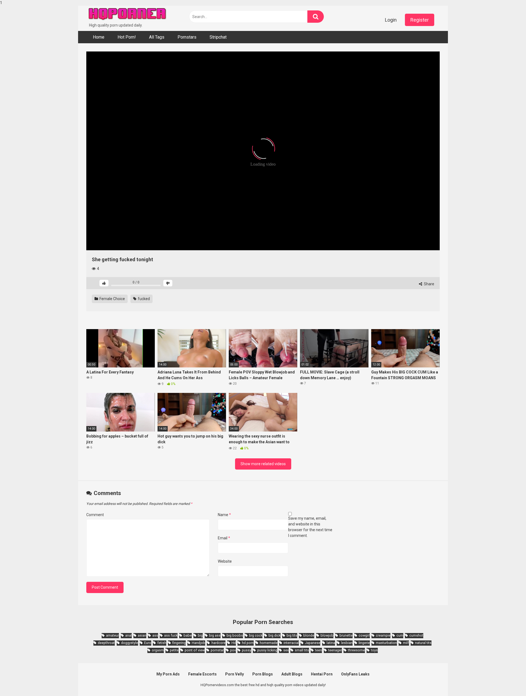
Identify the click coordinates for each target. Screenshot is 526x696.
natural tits (423, 643)
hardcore (218, 643)
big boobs (235, 635)
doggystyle (129, 643)
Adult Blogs (291, 674)
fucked (143, 299)
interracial (291, 643)
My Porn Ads (168, 674)
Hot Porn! (127, 37)
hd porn (248, 643)
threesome (356, 650)
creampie (383, 635)
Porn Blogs (262, 674)
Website (225, 561)
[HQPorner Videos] (127, 14)
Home (98, 37)
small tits (302, 650)
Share (428, 284)
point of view (195, 650)
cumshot (416, 635)
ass (155, 635)
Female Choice (112, 299)
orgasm (158, 650)
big (200, 635)
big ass (215, 635)
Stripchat (218, 37)
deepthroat (106, 643)
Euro (147, 643)
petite (174, 650)
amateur (112, 635)
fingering (179, 643)
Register (419, 20)
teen (318, 650)
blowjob (327, 635)
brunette (346, 635)
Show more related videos (263, 464)
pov (233, 650)
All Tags (156, 37)
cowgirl (364, 635)
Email (224, 538)
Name (224, 515)
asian (142, 635)
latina (331, 643)
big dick (274, 635)
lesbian (347, 643)
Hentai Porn (322, 674)
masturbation (386, 643)
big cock (255, 635)
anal (128, 635)
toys (374, 650)
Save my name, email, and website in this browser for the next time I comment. (310, 527)
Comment (95, 515)
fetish (161, 643)
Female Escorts (202, 674)
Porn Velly (234, 674)
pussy (246, 650)
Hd (233, 643)
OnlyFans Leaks (355, 674)
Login (391, 20)
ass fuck (171, 635)
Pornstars (187, 37)
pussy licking (267, 650)
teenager (335, 650)
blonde (308, 635)
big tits (292, 635)
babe (188, 635)
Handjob (198, 643)
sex (286, 650)
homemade (269, 643)
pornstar (217, 650)
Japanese (312, 643)
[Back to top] (507, 680)
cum (399, 635)
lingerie (364, 643)
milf (406, 643)
